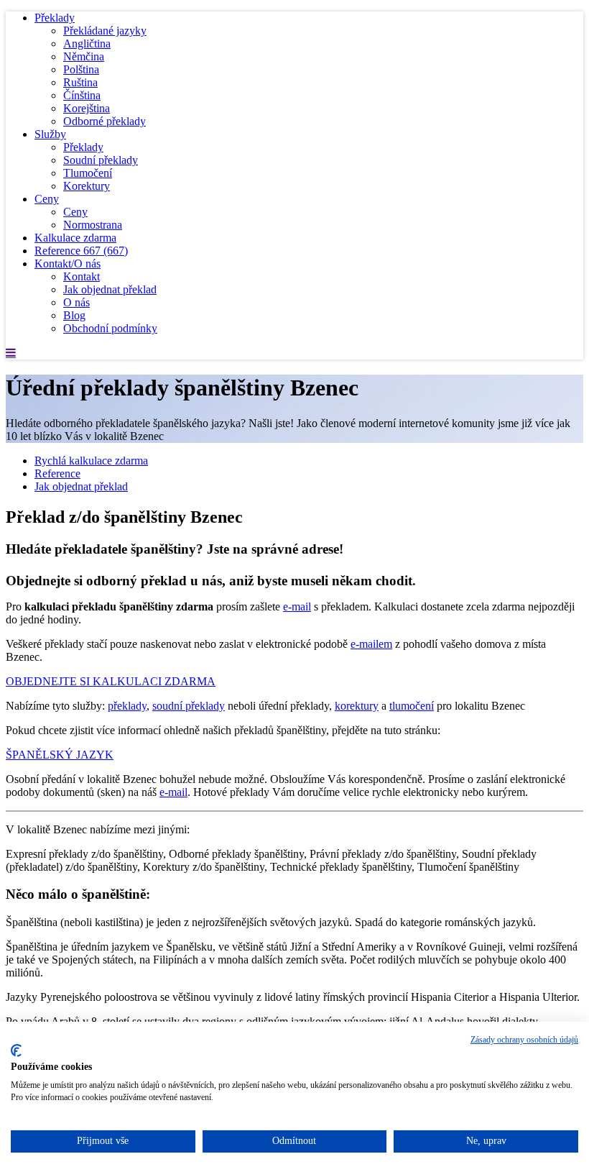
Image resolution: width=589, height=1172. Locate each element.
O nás (76, 302)
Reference (81, 250)
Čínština (82, 95)
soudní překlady (188, 706)
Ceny (46, 199)
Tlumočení (87, 173)
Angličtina (87, 43)
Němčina (83, 56)
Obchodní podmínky (110, 328)
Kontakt (81, 276)
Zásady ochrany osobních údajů (524, 1040)
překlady (127, 706)
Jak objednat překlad (110, 289)
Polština (81, 69)
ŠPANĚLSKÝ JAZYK (59, 754)
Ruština (80, 82)
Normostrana (92, 225)
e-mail (297, 606)
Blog (74, 315)
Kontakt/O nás (67, 263)
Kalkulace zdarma (75, 238)
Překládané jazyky (105, 30)
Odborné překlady (104, 121)
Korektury (86, 186)
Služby (50, 134)
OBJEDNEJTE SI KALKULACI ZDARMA (110, 681)
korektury (357, 706)
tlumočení (411, 706)
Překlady (54, 18)
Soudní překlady (100, 160)
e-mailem (371, 644)
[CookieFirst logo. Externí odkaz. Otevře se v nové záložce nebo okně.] (16, 1050)
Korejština (86, 108)
